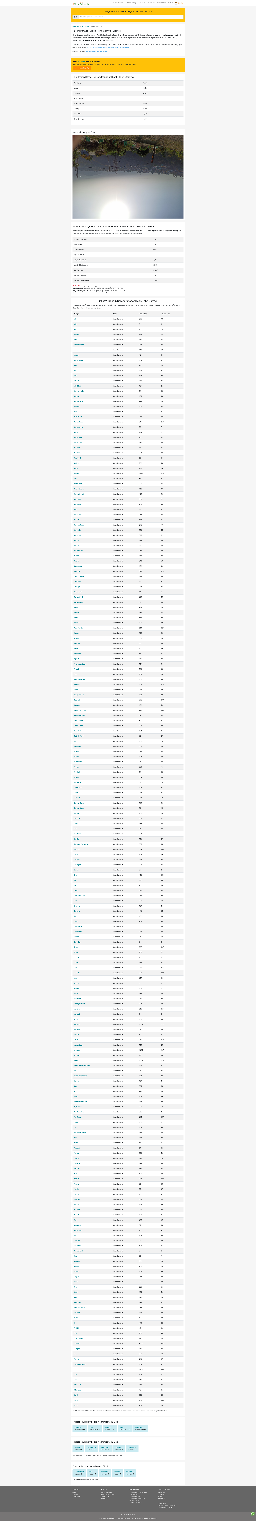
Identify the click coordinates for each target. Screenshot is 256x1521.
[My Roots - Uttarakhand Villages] (81, 3)
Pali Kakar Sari (79, 1112)
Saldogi (76, 1235)
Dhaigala (77, 643)
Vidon (76, 1405)
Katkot (76, 824)
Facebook (161, 1494)
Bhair (76, 509)
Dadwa (76, 612)
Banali (76, 432)
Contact (170, 3)
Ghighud (77, 700)
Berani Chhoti (79, 489)
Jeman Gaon (78, 782)
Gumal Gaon (78, 726)
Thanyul (77, 1359)
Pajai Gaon (78, 1107)
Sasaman (77, 1246)
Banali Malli (78, 437)
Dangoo (77, 623)
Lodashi (77, 973)
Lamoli (76, 957)
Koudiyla (77, 906)
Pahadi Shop (161, 3)
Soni (75, 1287)
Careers (75, 1494)
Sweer (76, 1318)
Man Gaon (77, 999)
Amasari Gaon (79, 345)
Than (75, 1354)
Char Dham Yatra (135, 1494)
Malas (76, 993)
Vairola (76, 1400)
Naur (75, 1086)
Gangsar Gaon (79, 695)
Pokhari (76, 1184)
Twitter (160, 1496)
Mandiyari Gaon (79, 1004)
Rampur (76, 1205)
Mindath (77, 1050)
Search (114, 3)
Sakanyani (77, 1225)
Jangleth (77, 772)
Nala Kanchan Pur (80, 1076)
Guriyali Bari (78, 731)
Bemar (76, 479)
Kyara (76, 947)
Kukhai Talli (78, 932)
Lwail (75, 978)
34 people (81, 61)
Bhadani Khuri (79, 494)
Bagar (76, 412)
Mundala (77, 1055)
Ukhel (76, 1395)
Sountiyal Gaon (79, 1307)
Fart (75, 674)
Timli (75, 1369)
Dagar (76, 618)
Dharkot (77, 648)
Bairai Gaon (78, 417)
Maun (76, 1040)
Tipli (75, 1374)
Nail (75, 1071)
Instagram (161, 1492)
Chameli (77, 571)
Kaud (75, 829)
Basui (76, 468)
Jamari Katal (78, 762)
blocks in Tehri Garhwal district (97, 51)
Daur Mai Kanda (79, 628)
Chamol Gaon (79, 576)
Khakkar (77, 839)
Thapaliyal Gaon (80, 1364)
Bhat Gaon (77, 535)
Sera (75, 1256)
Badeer (76, 396)
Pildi (75, 1174)
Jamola (76, 767)
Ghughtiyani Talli (80, 710)
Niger (76, 1096)
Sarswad (77, 1241)
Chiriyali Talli (78, 602)
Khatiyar (77, 860)
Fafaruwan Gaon (80, 664)
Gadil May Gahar (80, 679)
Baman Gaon (78, 422)
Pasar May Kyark (80, 1132)
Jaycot (76, 777)
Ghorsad (77, 705)
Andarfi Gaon (78, 360)
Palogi (76, 1127)
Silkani (76, 1272)
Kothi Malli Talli (79, 896)
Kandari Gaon (79, 803)
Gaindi (76, 690)
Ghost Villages (132, 3)
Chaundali (77, 582)
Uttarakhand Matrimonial (137, 1498)
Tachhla (77, 1328)
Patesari (77, 1148)
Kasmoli (77, 818)
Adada (76, 319)
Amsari (76, 355)
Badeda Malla (79, 391)
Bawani (76, 473)
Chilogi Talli (78, 592)
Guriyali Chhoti (79, 736)
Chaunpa (77, 587)
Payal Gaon (78, 1163)
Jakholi (76, 751)
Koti (75, 901)
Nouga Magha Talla (81, 1102)
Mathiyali (77, 1024)
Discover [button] (142, 3)
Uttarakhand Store (135, 1496)
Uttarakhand (75, 26)
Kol (75, 880)
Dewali (76, 638)
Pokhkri (76, 1189)
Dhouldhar (77, 654)
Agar (75, 340)
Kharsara (77, 849)
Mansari (77, 1014)
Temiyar (77, 1349)
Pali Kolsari (78, 1117)
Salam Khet (78, 1230)
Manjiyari (77, 1009)
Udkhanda (77, 1390)
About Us (75, 1492)
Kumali (76, 937)
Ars (75, 370)
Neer (75, 1091)
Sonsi (76, 1292)
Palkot (76, 1122)
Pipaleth (77, 1179)
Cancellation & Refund (108, 1494)
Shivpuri (77, 1261)
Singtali (76, 1277)
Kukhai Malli (78, 926)
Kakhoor (77, 798)
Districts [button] (121, 3)
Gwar (76, 741)
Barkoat (76, 463)
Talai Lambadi (79, 1338)
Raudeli (76, 1215)
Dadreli (76, 607)
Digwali (76, 659)
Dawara (76, 633)
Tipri (75, 1380)
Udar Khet (77, 1385)
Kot (75, 885)
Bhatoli (76, 540)
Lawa (76, 968)
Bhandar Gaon (79, 525)
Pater (76, 1143)
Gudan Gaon (78, 721)
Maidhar (77, 988)
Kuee (75, 921)
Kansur (76, 813)
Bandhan (77, 448)
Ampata (76, 350)
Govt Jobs (152, 3)
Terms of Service (106, 1492)
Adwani (76, 334)
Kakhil (76, 793)
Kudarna (77, 911)
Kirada (76, 875)
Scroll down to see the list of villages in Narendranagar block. (108, 47)
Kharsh (76, 854)
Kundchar (77, 942)
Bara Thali (77, 458)
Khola (76, 870)
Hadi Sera (77, 746)
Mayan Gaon (78, 1045)
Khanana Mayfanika (81, 844)
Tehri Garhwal (85, 26)
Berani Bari (78, 484)
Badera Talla (78, 401)
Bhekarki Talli (78, 551)
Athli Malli (77, 386)
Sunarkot (77, 1313)
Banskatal (77, 453)
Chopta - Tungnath (136, 1502)
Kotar (76, 890)
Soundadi (77, 1302)
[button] (80, 177)
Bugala (76, 561)
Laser (76, 963)
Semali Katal (78, 1251)
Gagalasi (77, 684)
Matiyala (77, 1029)
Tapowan (77, 1344)
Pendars (77, 1168)
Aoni (75, 365)
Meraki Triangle (134, 1500)
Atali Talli (77, 381)
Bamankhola (78, 427)
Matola (76, 1035)
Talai (75, 1333)
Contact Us (76, 1496)
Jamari (76, 757)
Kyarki (76, 952)
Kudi (75, 916)
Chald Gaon (78, 566)
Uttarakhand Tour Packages (138, 1492)
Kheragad (77, 865)
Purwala (77, 1199)
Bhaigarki (77, 499)
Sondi (76, 1282)
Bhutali (76, 556)
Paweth (76, 1158)
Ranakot (77, 1210)
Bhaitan (76, 520)
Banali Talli (78, 442)
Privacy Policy (105, 1496)
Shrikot (76, 1266)
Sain (75, 1220)
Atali (75, 376)
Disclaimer (104, 1498)
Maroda (76, 1019)
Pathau (76, 1153)
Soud (76, 1297)
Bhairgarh (77, 515)
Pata (75, 1138)
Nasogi (76, 1081)
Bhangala (77, 530)
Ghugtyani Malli (79, 715)
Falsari (76, 669)
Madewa (77, 983)
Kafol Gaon (78, 787)
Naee (76, 1060)
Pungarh (77, 1194)
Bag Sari (77, 406)
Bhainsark (77, 504)
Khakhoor (77, 834)
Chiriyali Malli (79, 597)
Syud (75, 1323)
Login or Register (82, 68)
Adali (75, 324)
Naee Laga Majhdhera (82, 1065)
